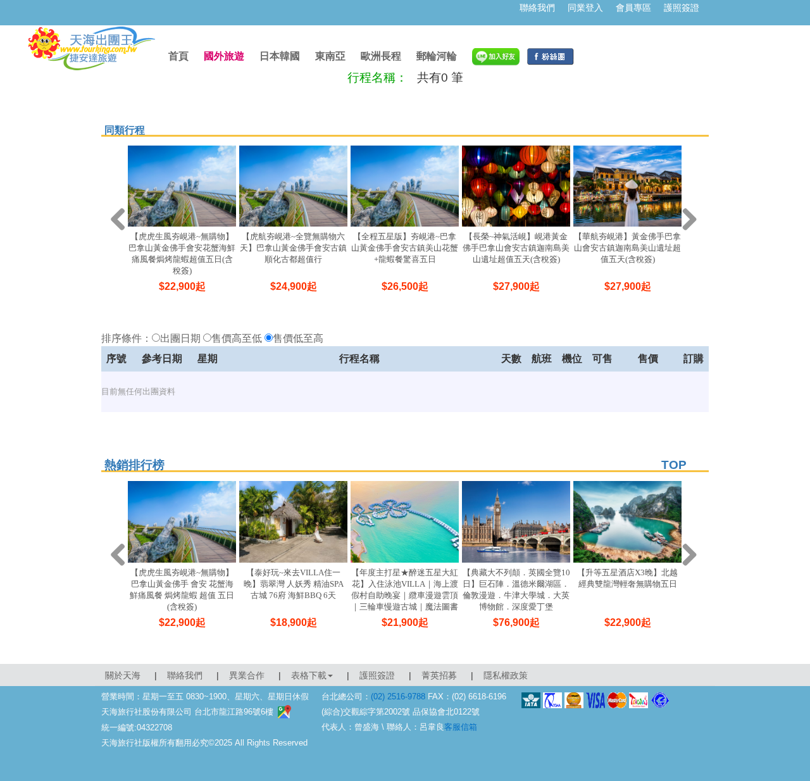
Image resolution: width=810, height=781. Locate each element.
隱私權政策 (505, 675)
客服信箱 (460, 727)
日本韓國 (279, 56)
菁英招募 (439, 675)
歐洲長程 (381, 56)
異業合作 (247, 675)
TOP (674, 465)
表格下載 (309, 675)
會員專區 (633, 8)
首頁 (178, 56)
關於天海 (122, 675)
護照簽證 (681, 8)
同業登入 (585, 8)
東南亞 (330, 56)
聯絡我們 (537, 8)
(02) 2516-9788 (398, 696)
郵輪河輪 (436, 56)
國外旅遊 (224, 56)
